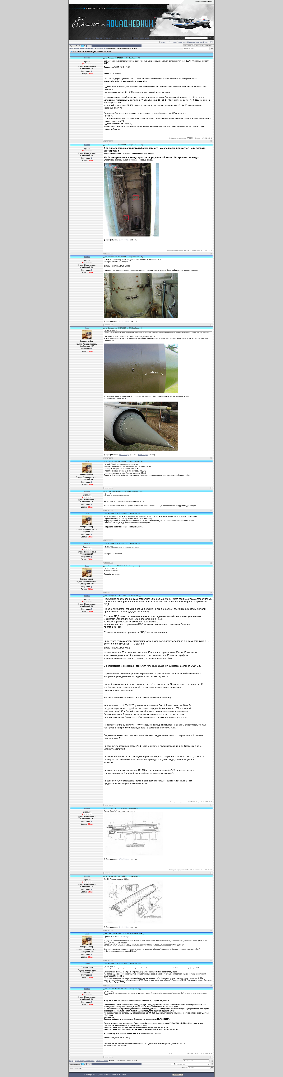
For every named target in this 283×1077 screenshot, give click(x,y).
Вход (147, 38)
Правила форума (194, 42)
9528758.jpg (124, 321)
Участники (181, 42)
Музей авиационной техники (84, 48)
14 (140, 963)
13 (143, 933)
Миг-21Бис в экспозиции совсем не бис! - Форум (112, 38)
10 (139, 596)
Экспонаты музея (102, 48)
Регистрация (138, 38)
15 (140, 989)
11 (139, 808)
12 (139, 876)
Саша (87, 328)
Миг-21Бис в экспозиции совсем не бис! (123, 48)
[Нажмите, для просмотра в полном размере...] (131, 236)
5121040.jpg (143, 455)
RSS (211, 42)
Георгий (87, 963)
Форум (71, 48)
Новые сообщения (168, 42)
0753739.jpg (124, 859)
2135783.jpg (124, 240)
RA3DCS (87, 58)
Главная (87, 38)
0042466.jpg (124, 455)
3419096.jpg (124, 927)
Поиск (205, 42)
